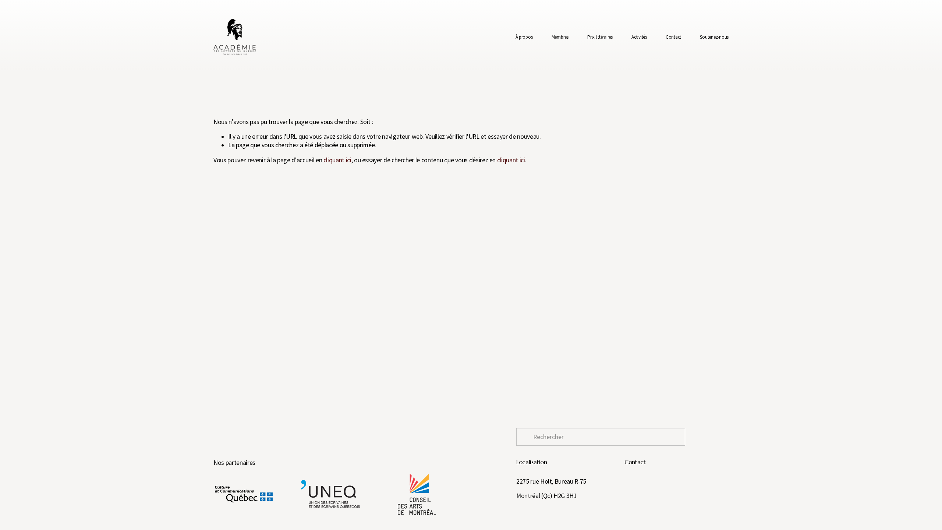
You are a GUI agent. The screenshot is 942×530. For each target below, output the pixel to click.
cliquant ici (337, 160)
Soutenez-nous (714, 37)
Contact (673, 37)
